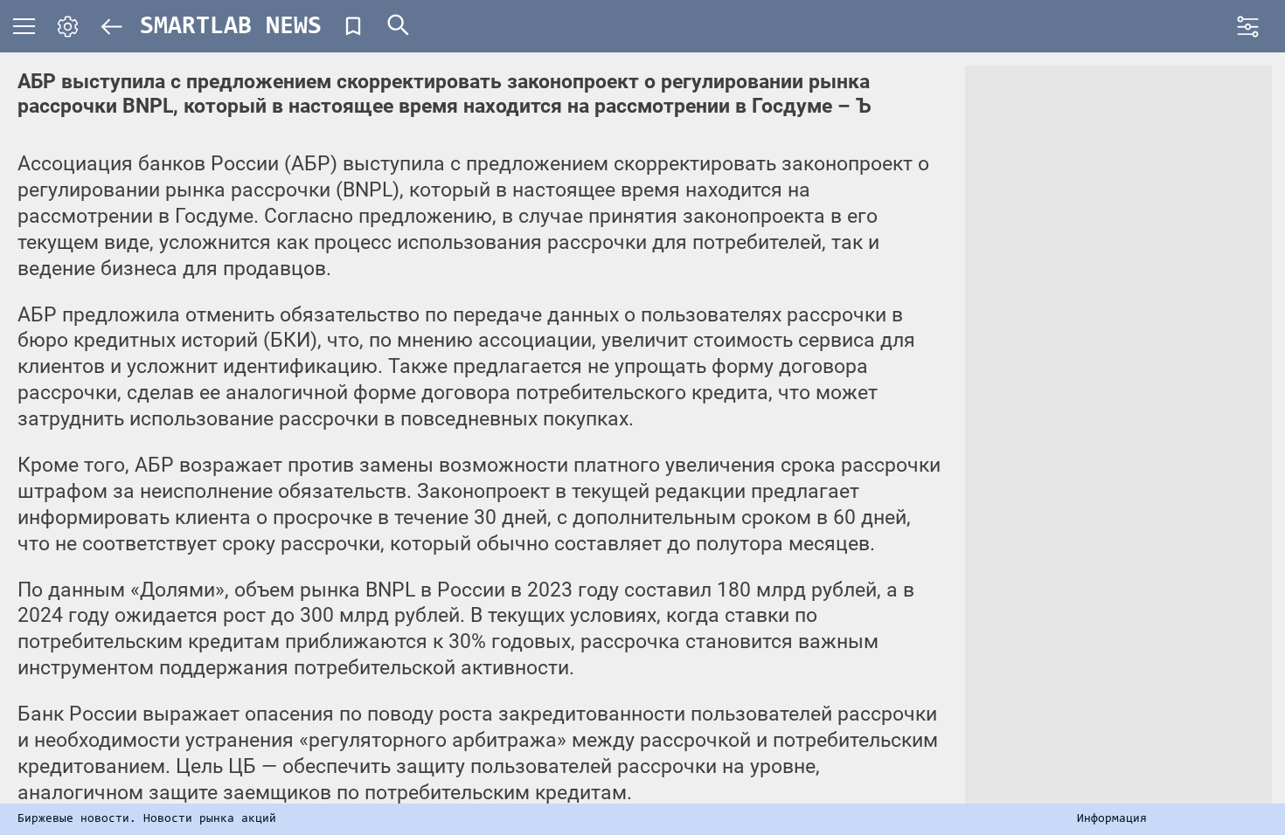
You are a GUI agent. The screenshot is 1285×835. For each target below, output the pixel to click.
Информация (1112, 819)
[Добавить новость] (353, 26)
